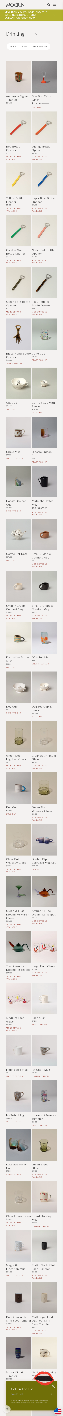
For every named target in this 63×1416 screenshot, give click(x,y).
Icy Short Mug (41, 1069)
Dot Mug (11, 807)
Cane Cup (38, 353)
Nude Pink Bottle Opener (43, 251)
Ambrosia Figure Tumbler (17, 98)
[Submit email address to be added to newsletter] (51, 1394)
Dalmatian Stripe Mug (17, 659)
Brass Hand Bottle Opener (18, 355)
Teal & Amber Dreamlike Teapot (18, 968)
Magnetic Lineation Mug (15, 1267)
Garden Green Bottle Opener (15, 251)
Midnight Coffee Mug (43, 502)
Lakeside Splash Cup (17, 1166)
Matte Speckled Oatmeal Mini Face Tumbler (42, 1320)
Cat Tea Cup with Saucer (43, 404)
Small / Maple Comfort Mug (41, 555)
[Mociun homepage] (15, 4)
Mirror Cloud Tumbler (14, 1374)
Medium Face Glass (15, 1019)
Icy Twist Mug (15, 1115)
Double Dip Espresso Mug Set (44, 861)
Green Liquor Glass (40, 1166)
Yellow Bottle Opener (15, 200)
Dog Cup (12, 706)
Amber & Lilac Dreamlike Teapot (44, 912)
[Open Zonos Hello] (56, 1410)
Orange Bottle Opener (41, 148)
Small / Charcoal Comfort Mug (43, 607)
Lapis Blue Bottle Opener (43, 200)
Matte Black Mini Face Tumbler (43, 1267)
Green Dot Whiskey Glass (42, 809)
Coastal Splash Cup (16, 502)
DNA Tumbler (41, 657)
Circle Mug (13, 452)
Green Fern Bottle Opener (18, 303)
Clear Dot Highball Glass (44, 757)
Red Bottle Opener (13, 148)
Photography (40, 46)
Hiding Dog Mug (17, 1069)
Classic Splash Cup (42, 453)
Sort (24, 46)
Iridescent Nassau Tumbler (44, 1117)
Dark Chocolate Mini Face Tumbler (18, 1318)
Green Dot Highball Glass (16, 757)
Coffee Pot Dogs (17, 554)
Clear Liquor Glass (18, 1216)
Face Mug (38, 1018)
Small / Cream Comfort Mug (16, 607)
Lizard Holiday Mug (41, 1218)
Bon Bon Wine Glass (41, 98)
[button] (49, 4)
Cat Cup (11, 402)
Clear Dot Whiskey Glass (16, 861)
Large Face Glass (43, 966)
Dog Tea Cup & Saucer (42, 708)
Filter (13, 46)
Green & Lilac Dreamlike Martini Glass (18, 914)
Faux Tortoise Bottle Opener (41, 303)
